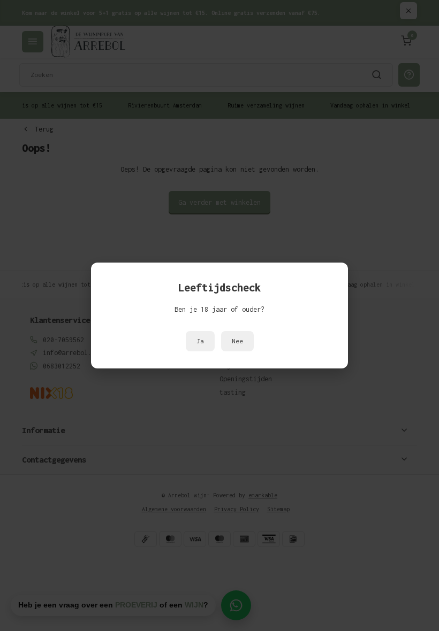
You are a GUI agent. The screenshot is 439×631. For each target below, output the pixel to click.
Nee (237, 341)
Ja (200, 341)
